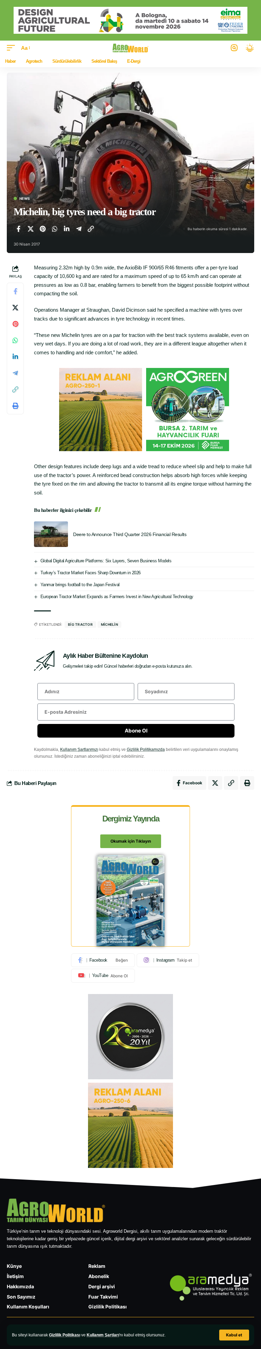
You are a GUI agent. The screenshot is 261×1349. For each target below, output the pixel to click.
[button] (234, 1335)
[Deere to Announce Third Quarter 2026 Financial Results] (51, 534)
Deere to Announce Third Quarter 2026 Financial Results (129, 534)
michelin (109, 624)
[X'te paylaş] (30, 228)
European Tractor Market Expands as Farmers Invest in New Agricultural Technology (116, 596)
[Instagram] (168, 960)
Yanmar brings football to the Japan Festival (80, 584)
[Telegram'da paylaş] (79, 228)
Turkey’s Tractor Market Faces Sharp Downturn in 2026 (90, 572)
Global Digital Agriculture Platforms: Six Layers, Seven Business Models (106, 560)
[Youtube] (103, 975)
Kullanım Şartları (103, 1335)
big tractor (80, 624)
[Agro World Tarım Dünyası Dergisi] (130, 48)
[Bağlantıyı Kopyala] (90, 228)
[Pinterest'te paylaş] (42, 228)
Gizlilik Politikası (64, 1335)
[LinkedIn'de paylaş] (66, 228)
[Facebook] (103, 960)
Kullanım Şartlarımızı (79, 749)
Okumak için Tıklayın (130, 841)
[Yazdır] (15, 406)
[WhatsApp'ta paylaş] (54, 228)
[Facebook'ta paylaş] (18, 228)
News (24, 198)
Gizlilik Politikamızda (146, 749)
